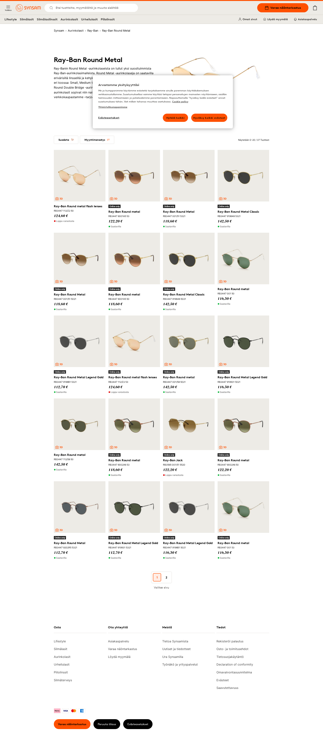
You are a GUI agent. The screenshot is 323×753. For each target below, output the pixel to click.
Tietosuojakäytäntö (230, 657)
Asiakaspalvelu (307, 19)
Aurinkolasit (69, 19)
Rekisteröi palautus (229, 641)
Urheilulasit (89, 19)
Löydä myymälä (277, 19)
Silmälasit (27, 19)
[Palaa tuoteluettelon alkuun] (296, 741)
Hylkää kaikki (175, 117)
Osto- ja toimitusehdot (232, 649)
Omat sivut (250, 19)
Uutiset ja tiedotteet (176, 649)
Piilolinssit (108, 19)
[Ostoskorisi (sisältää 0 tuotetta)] (315, 8)
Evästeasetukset (137, 724)
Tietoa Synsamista (175, 641)
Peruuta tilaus (107, 724)
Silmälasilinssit (47, 19)
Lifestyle (10, 19)
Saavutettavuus (227, 688)
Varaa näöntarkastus (285, 8)
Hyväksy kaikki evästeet (209, 117)
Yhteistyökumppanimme (112, 106)
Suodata (64, 139)
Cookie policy (180, 101)
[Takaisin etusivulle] (28, 8)
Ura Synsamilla (172, 657)
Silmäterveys (63, 680)
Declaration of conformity (234, 664)
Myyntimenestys (94, 139)
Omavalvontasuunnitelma (234, 672)
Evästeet (222, 680)
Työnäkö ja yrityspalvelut (180, 664)
